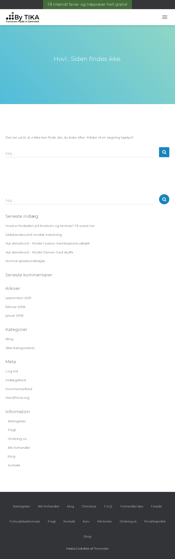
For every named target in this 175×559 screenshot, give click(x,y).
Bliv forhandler (19, 448)
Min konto (104, 521)
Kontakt (14, 465)
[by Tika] (24, 17)
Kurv (86, 521)
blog (11, 456)
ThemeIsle (101, 548)
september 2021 (18, 298)
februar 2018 (15, 307)
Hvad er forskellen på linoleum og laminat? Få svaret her (50, 226)
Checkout (89, 506)
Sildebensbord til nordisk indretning (33, 235)
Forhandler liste (132, 506)
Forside (156, 506)
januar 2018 (14, 315)
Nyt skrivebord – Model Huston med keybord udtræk (47, 243)
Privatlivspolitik (155, 521)
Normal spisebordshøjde (25, 261)
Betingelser (17, 421)
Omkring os (17, 439)
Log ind (11, 371)
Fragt (12, 430)
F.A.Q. (108, 506)
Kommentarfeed (18, 389)
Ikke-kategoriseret (20, 348)
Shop (88, 536)
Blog (9, 339)
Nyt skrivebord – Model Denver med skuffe (39, 252)
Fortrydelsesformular (25, 521)
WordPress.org (17, 398)
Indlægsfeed (15, 380)
